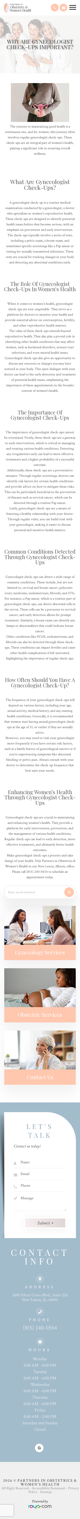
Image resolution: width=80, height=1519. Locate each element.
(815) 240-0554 (40, 1328)
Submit (43, 1223)
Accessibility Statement (48, 1488)
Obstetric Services (40, 1014)
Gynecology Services (40, 952)
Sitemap (46, 1491)
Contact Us (40, 1076)
